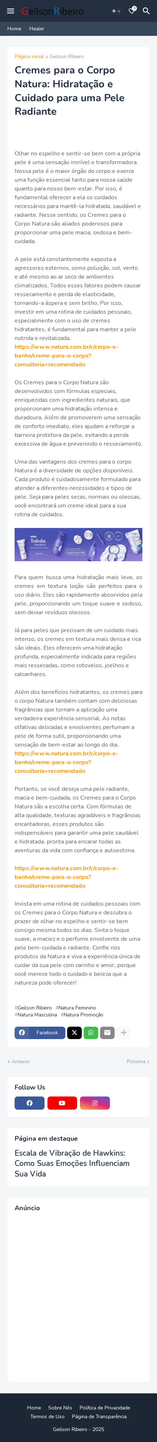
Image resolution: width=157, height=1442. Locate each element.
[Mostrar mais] (123, 1033)
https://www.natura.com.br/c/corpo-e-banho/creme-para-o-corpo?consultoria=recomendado (66, 356)
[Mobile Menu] (10, 11)
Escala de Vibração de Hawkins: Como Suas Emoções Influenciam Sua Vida (72, 1163)
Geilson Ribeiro (67, 57)
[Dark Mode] (116, 11)
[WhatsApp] (91, 1033)
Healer (36, 28)
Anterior (21, 1061)
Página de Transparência (99, 1416)
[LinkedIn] (128, 1103)
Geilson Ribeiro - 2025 (78, 1429)
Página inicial (29, 57)
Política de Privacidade (105, 1407)
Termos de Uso (47, 1416)
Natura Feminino (77, 1008)
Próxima (136, 1061)
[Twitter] (74, 1033)
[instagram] (95, 1103)
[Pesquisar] (147, 11)
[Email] (107, 1033)
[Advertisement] (78, 1296)
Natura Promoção (83, 1015)
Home (14, 28)
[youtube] (62, 1103)
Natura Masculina (37, 1015)
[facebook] (30, 1103)
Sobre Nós (60, 1407)
